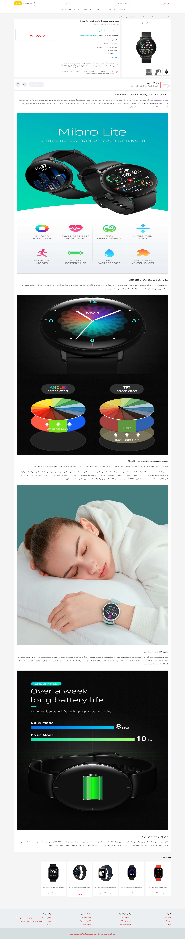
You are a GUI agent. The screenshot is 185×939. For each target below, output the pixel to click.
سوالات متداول (86, 924)
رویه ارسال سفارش (125, 921)
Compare (155, 894)
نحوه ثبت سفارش (125, 917)
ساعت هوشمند (150, 17)
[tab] (36, 84)
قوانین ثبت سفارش (85, 921)
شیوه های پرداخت (125, 924)
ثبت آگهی (18, 3)
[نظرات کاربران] (17, 85)
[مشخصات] (24, 85)
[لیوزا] (165, 3)
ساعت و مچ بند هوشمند (161, 17)
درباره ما (168, 921)
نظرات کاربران (103, 31)
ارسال (142, 23)
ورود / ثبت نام (28, 3)
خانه (170, 17)
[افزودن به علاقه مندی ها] (152, 23)
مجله (169, 924)
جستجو (67, 3)
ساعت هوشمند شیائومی (138, 17)
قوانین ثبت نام (86, 917)
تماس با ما (168, 917)
